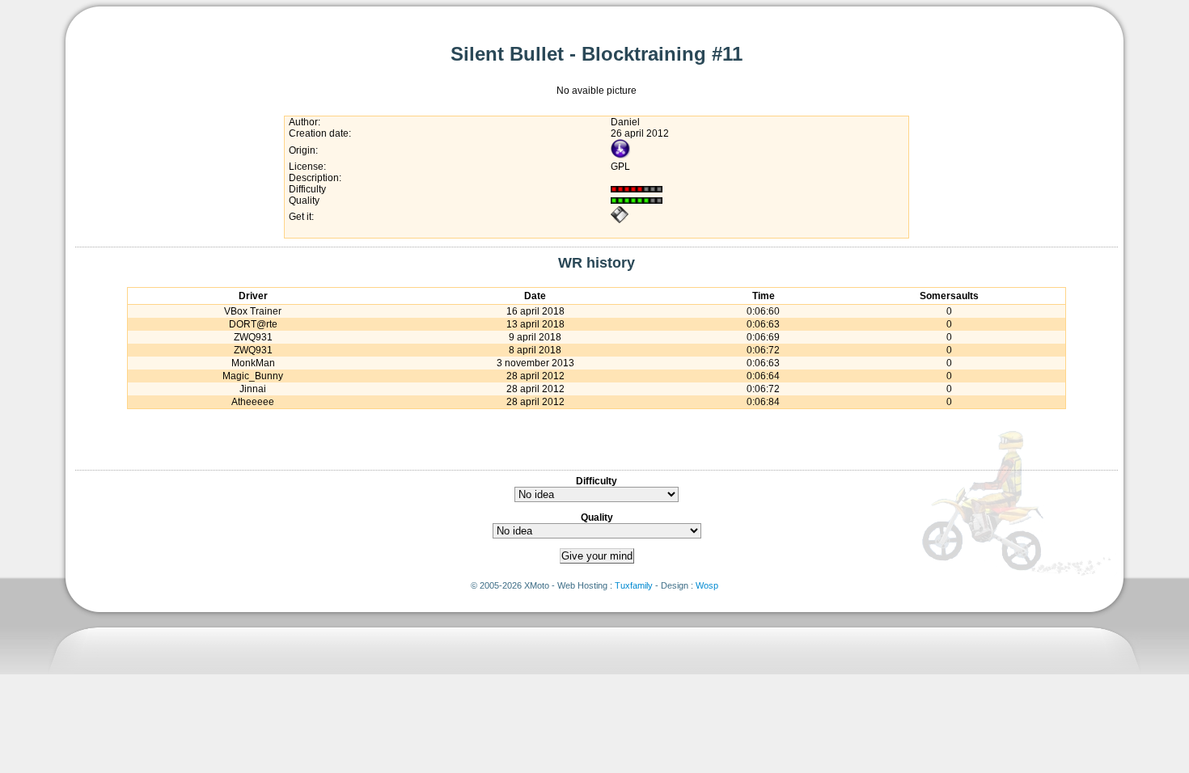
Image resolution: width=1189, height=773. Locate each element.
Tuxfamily (634, 585)
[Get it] (619, 220)
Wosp (707, 585)
